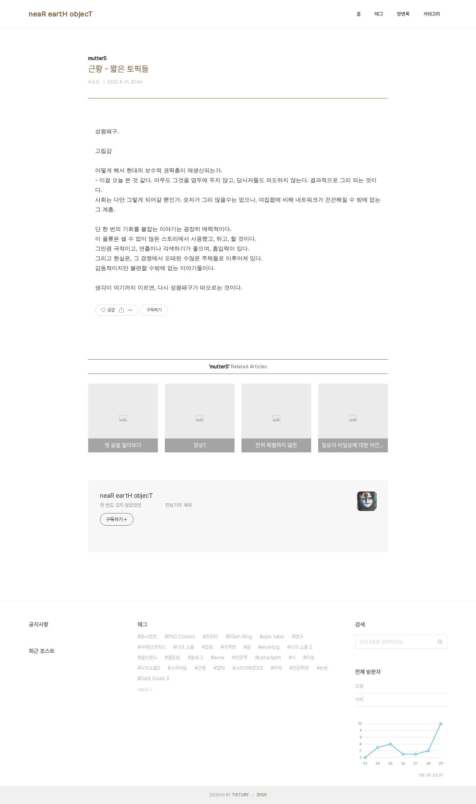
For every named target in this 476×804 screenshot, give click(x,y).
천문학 (241, 657)
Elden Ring (240, 636)
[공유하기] (121, 310)
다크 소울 (185, 647)
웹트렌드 (148, 657)
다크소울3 (150, 668)
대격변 (229, 647)
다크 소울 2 (301, 647)
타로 (310, 657)
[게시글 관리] (130, 310)
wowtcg (270, 647)
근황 (202, 668)
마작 (278, 668)
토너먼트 (148, 636)
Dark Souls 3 (154, 678)
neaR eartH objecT (61, 14)
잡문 (209, 647)
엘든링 (174, 657)
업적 (220, 668)
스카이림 (178, 668)
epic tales (273, 636)
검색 (440, 641)
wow (219, 657)
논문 (324, 668)
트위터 (212, 636)
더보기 (143, 689)
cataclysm (269, 657)
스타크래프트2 (249, 668)
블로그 (197, 657)
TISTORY (240, 794)
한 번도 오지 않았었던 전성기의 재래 (146, 505)
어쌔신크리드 (153, 647)
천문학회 (300, 668)
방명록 (403, 14)
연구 (299, 636)
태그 (379, 14)
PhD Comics (181, 636)
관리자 (261, 794)
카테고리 (431, 14)
